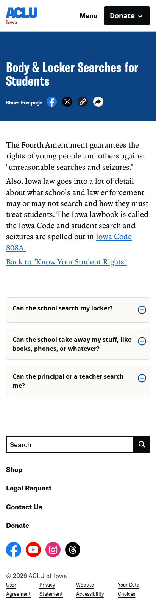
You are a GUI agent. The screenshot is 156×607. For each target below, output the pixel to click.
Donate (17, 525)
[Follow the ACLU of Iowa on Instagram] (53, 550)
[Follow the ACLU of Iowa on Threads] (72, 550)
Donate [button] (122, 15)
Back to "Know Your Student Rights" (66, 261)
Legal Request (28, 488)
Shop (14, 469)
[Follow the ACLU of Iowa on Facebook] (13, 550)
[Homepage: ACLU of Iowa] (32, 15)
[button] (83, 103)
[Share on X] (67, 104)
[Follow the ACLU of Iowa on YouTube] (33, 550)
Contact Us (24, 507)
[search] (142, 444)
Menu (89, 15)
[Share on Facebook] (52, 104)
